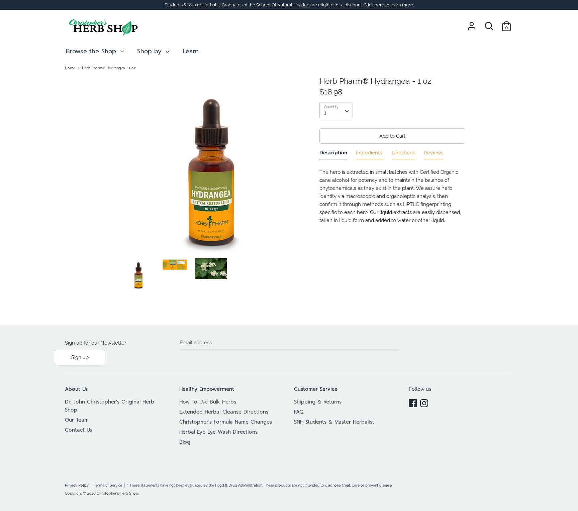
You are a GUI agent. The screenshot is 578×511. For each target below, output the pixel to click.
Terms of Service (108, 485)
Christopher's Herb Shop (117, 493)
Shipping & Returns (318, 402)
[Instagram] (424, 402)
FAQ (298, 412)
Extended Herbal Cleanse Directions (223, 412)
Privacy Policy (77, 485)
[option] (211, 167)
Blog (184, 442)
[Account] (471, 23)
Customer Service (316, 389)
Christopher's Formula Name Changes (225, 422)
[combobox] (336, 110)
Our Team (77, 420)
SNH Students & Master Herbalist (334, 422)
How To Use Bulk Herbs (207, 402)
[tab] (333, 154)
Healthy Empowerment (206, 389)
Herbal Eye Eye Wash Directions (218, 432)
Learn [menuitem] (191, 51)
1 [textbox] (325, 113)
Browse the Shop (92, 51)
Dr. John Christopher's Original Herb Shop (109, 406)
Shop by (150, 51)
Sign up (80, 357)
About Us (76, 389)
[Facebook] (413, 402)
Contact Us (78, 430)
